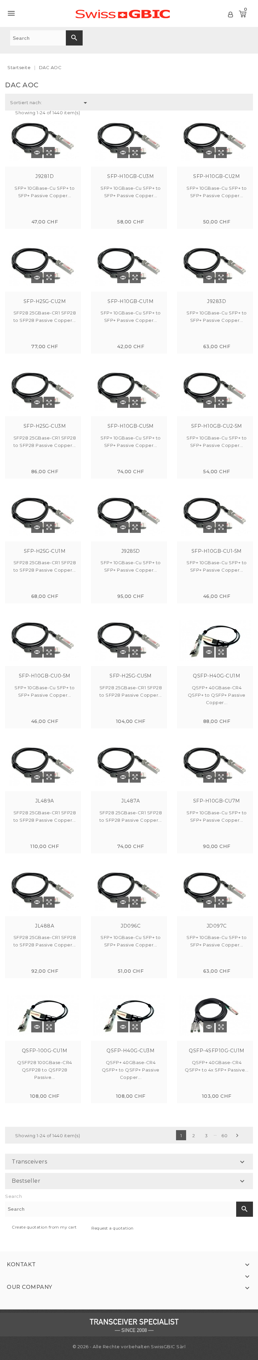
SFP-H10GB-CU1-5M (216, 551)
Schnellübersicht (49, 152)
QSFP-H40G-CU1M (216, 676)
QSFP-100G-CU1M (45, 1051)
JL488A (44, 926)
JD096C (130, 926)
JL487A (130, 801)
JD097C (217, 926)
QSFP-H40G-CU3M (130, 1051)
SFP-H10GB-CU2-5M (216, 426)
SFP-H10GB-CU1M (131, 301)
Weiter (237, 1135)
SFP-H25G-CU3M (45, 426)
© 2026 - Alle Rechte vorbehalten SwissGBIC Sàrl (129, 1346)
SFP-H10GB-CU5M (131, 426)
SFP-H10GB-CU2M (216, 176)
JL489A (44, 801)
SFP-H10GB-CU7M (216, 801)
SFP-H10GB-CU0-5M (45, 676)
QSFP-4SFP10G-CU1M (217, 1051)
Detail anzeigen (36, 152)
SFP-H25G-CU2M (45, 301)
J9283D (216, 301)
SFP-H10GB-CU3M (130, 176)
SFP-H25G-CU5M (131, 676)
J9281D (44, 176)
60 (224, 1135)
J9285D (130, 551)
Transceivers (29, 1161)
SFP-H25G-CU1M (45, 551)
